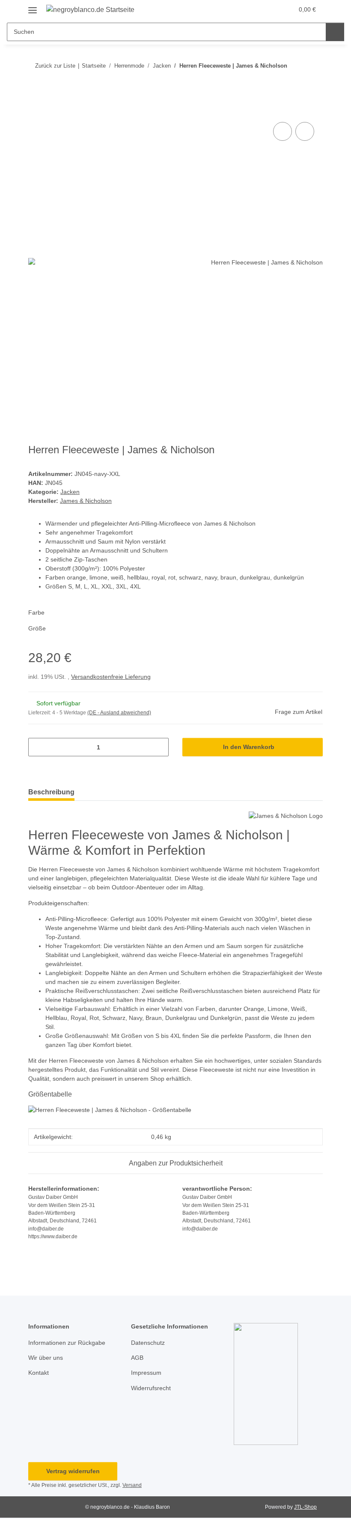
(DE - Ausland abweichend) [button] (119, 713)
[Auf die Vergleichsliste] (282, 131)
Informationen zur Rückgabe (66, 1342)
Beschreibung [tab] (51, 792)
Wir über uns (45, 1357)
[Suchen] (335, 32)
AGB (137, 1357)
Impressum (146, 1372)
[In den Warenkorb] (35, 110)
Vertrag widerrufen (73, 1471)
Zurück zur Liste (55, 65)
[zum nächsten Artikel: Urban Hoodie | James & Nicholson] (313, 82)
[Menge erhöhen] (159, 747)
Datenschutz (148, 1342)
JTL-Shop (305, 1507)
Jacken (70, 491)
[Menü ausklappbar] (32, 7)
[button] (253, 9)
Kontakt (38, 1372)
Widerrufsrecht (151, 1388)
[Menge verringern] (38, 747)
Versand (132, 1485)
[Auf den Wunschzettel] (304, 131)
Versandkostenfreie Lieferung (111, 676)
